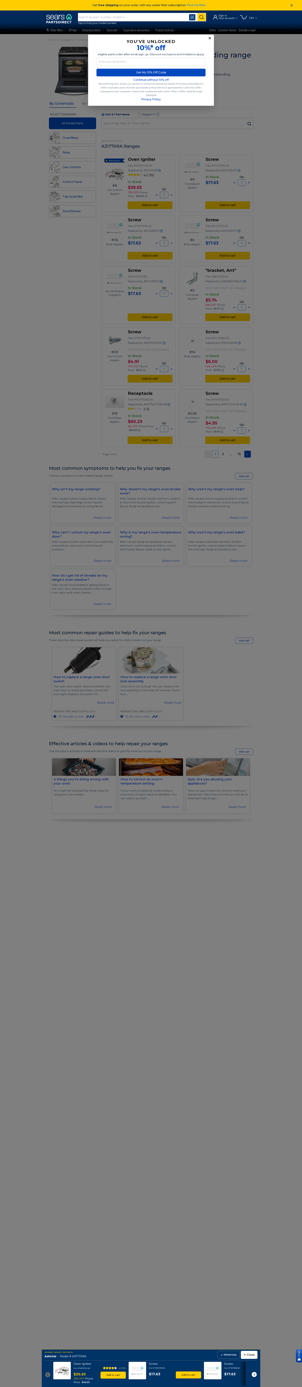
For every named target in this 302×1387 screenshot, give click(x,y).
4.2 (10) (122, 1368)
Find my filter (196, 5)
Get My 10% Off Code (151, 72)
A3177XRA (79, 1356)
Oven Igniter (82, 1364)
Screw (153, 1364)
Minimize (228, 1354)
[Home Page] (60, 18)
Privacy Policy (151, 99)
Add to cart (113, 1375)
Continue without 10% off (151, 79)
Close (249, 1354)
